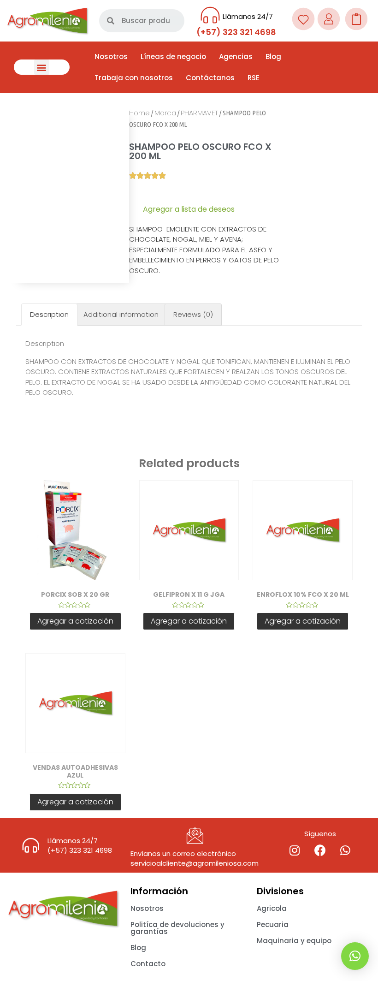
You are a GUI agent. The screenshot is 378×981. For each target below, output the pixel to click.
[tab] (49, 314)
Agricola (272, 908)
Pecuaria (273, 924)
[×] (355, 956)
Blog (273, 56)
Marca (165, 113)
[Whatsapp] (345, 850)
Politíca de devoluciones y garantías (177, 928)
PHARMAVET (199, 113)
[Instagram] (294, 850)
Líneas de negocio (173, 56)
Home (139, 113)
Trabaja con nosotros (133, 78)
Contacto (147, 964)
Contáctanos (210, 78)
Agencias (236, 56)
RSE (254, 78)
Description (49, 314)
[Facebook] (319, 850)
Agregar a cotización (75, 621)
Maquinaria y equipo (294, 940)
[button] (41, 67)
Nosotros (111, 56)
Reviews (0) (193, 314)
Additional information (121, 314)
